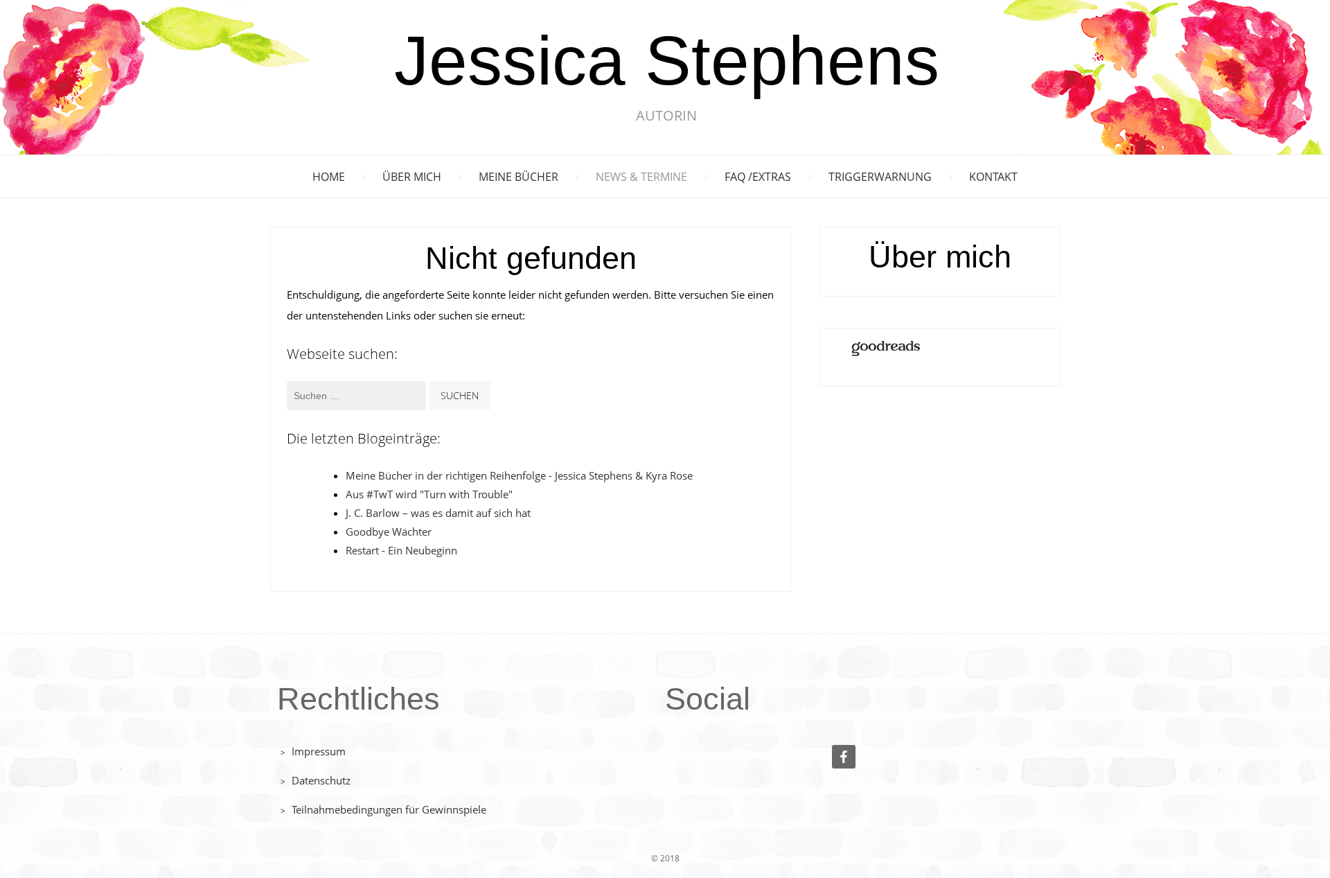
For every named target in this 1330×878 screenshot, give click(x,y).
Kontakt (993, 176)
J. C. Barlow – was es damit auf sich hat (438, 513)
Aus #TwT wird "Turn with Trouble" (429, 494)
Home (328, 176)
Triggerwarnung (880, 176)
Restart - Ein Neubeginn (401, 550)
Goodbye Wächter (389, 531)
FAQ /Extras (758, 176)
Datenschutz (321, 780)
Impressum (319, 751)
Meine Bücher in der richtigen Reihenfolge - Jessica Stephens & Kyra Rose (519, 475)
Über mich (411, 176)
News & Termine (641, 176)
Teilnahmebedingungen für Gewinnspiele (389, 809)
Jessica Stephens (666, 62)
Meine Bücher (518, 176)
